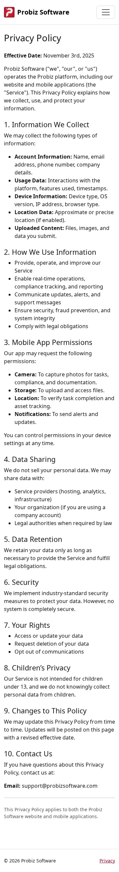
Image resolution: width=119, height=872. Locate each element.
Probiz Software (43, 12)
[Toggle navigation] (106, 12)
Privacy (107, 860)
